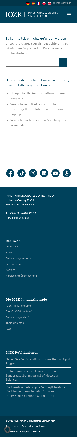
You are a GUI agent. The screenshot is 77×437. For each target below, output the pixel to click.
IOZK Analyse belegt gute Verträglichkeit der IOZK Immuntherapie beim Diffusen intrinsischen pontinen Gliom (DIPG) (36, 391)
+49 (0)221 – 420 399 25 (22, 213)
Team (9, 252)
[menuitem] (69, 14)
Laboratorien (13, 264)
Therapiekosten (15, 323)
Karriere (10, 270)
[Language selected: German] (39, 3)
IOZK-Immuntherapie (18, 305)
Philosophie (13, 246)
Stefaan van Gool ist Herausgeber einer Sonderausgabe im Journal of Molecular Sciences (32, 375)
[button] (7, 429)
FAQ (8, 329)
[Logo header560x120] (32, 14)
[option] (34, 3)
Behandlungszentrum (18, 258)
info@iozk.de (63, 3)
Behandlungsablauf (17, 317)
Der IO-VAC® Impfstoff (19, 311)
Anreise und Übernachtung (21, 276)
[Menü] (69, 14)
